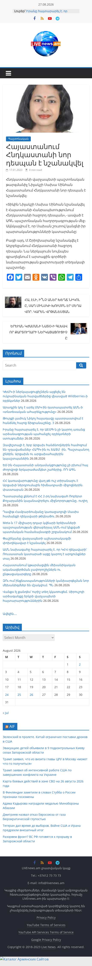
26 (31, 695)
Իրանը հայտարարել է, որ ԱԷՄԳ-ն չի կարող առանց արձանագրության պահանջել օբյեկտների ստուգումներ (44, 433)
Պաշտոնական (18, 139)
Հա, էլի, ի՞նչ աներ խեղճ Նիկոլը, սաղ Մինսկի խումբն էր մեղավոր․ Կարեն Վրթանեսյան (53, 305)
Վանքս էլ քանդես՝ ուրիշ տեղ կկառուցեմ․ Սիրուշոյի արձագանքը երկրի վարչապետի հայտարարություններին (43, 596)
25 (19, 695)
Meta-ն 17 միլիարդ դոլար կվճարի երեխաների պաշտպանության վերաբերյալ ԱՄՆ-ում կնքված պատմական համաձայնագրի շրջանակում (41, 527)
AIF (12, 726)
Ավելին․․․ (10, 614)
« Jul (6, 713)
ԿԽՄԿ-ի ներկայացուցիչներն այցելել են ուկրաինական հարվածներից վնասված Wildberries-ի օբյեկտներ (45, 396)
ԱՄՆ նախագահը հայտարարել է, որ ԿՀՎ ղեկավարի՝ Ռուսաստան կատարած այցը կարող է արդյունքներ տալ (45, 553)
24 (7, 695)
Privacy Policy (46, 917)
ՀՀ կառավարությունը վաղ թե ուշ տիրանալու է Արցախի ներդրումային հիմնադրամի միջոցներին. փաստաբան (43, 485)
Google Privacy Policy (46, 940)
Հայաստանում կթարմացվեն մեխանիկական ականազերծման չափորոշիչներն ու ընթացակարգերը (39, 569)
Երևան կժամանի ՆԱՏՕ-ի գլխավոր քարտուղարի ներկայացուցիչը (38, 332)
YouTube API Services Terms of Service (46, 932)
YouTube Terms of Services (46, 925)
